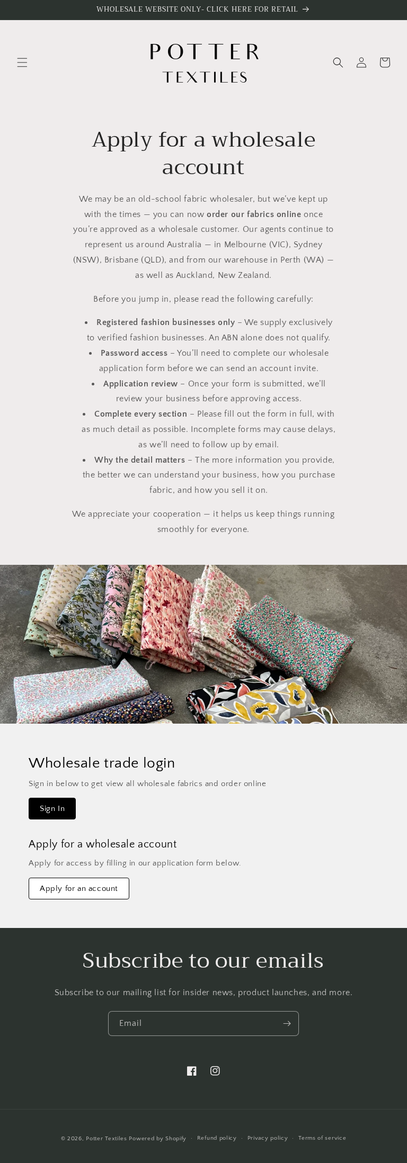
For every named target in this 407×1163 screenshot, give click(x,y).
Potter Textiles (106, 1138)
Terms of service (322, 1138)
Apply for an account (79, 888)
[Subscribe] (286, 1023)
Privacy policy (267, 1138)
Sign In (52, 808)
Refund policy (217, 1138)
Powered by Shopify (158, 1138)
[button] (22, 62)
